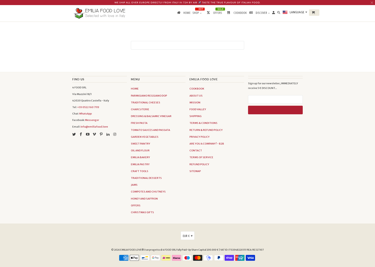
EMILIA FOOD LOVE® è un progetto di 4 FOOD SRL (148, 249)
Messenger (92, 120)
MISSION (194, 102)
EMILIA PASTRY (140, 164)
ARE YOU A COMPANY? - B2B (206, 143)
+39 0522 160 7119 (88, 107)
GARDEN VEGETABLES (144, 136)
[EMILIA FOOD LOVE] (99, 13)
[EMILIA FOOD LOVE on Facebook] (81, 134)
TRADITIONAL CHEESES (145, 102)
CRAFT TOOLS (139, 171)
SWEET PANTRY (140, 143)
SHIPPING (195, 116)
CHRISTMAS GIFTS (142, 212)
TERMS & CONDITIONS (203, 123)
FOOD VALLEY (197, 109)
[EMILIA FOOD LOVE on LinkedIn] (108, 134)
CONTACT (195, 150)
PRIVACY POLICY (199, 136)
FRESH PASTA (139, 123)
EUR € (188, 235)
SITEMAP (195, 171)
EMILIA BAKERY (140, 157)
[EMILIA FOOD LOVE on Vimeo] (95, 134)
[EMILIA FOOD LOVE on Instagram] (115, 134)
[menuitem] (183, 13)
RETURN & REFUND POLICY (206, 130)
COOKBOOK (196, 88)
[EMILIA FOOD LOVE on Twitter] (74, 134)
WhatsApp (85, 113)
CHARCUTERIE (140, 109)
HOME (135, 88)
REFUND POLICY (199, 164)
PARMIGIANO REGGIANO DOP (149, 95)
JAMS (134, 184)
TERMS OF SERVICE (201, 157)
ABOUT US (196, 95)
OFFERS (135, 205)
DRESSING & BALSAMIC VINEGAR (151, 116)
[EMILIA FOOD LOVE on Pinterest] (101, 134)
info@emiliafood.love (94, 126)
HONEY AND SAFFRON (144, 198)
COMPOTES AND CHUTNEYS (148, 191)
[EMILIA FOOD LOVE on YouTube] (88, 134)
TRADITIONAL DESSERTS (146, 178)
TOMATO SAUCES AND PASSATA (150, 130)
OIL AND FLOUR (140, 150)
